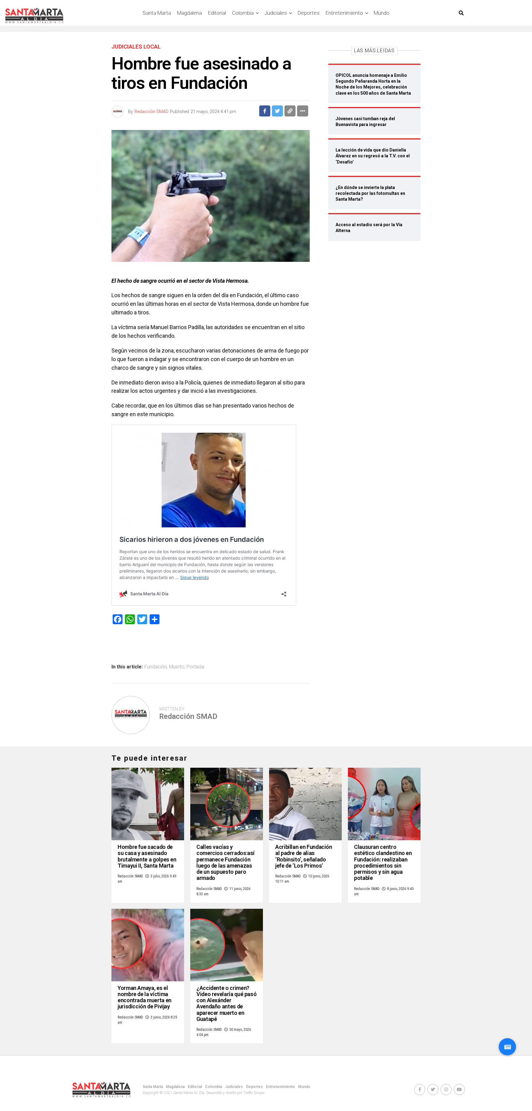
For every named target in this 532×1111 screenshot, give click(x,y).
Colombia (243, 13)
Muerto (176, 666)
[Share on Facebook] (264, 110)
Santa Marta (157, 13)
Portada (195, 666)
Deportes (309, 13)
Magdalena (189, 13)
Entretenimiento (344, 13)
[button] (507, 1046)
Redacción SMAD (151, 111)
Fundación (155, 666)
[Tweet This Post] (277, 110)
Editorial (217, 13)
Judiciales (275, 13)
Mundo (381, 13)
